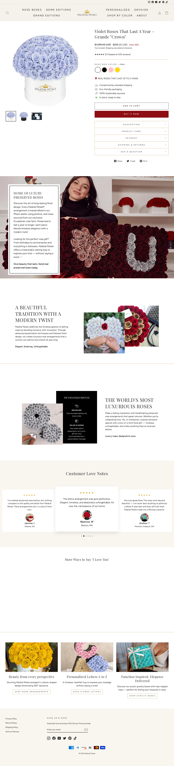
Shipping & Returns (131, 145)
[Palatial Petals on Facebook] (54, 738)
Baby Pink (111, 70)
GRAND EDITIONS (46, 15)
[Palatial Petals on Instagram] (48, 738)
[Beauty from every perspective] (31, 657)
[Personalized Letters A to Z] (87, 657)
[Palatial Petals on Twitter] (64, 738)
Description (131, 124)
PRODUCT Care (131, 131)
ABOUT (142, 15)
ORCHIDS (141, 9)
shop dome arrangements (32, 692)
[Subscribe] (86, 729)
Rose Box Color (110, 64)
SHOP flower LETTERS (87, 692)
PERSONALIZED (118, 9)
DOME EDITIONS (58, 9)
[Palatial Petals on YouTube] (59, 738)
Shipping (109, 48)
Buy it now (131, 114)
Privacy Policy (11, 719)
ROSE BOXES (32, 9)
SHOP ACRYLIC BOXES (142, 696)
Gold (117, 70)
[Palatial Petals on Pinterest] (70, 738)
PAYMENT (132, 138)
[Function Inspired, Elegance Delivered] (142, 657)
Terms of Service (12, 731)
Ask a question (131, 152)
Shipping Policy (11, 727)
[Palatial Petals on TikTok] (75, 738)
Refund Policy (11, 723)
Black (104, 70)
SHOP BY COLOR (120, 15)
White (98, 70)
